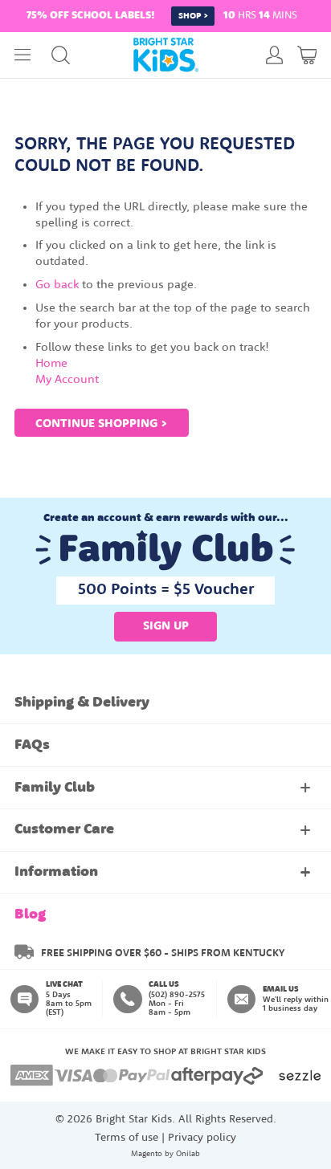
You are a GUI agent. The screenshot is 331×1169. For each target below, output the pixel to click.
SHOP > (193, 16)
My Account (67, 379)
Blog (30, 915)
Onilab (188, 1154)
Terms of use (126, 1138)
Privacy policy (202, 1138)
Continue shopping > (101, 424)
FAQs (32, 745)
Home (51, 363)
